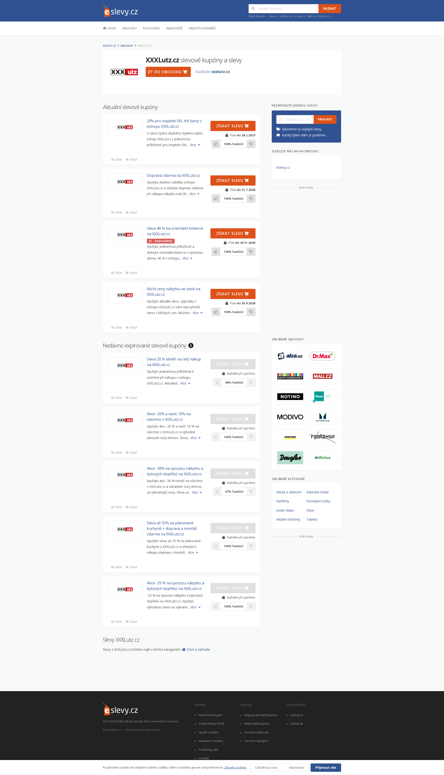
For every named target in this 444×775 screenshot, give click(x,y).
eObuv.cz (286, 16)
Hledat (329, 8)
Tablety (312, 519)
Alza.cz (273, 16)
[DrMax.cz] (322, 356)
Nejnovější (174, 28)
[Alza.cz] (290, 356)
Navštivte (212, 71)
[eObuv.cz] (322, 458)
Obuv (310, 510)
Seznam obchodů (256, 732)
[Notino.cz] (290, 397)
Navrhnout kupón (211, 715)
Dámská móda (317, 492)
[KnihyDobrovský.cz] (290, 376)
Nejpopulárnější (202, 28)
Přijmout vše (325, 767)
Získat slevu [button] (230, 125)
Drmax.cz (299, 16)
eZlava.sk (296, 724)
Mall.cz (311, 16)
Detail (133, 160)
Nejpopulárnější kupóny (260, 715)
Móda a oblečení (288, 492)
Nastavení (296, 767)
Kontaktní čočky (318, 501)
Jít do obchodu (165, 71)
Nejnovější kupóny (256, 724)
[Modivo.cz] (290, 417)
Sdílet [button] (118, 160)
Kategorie (151, 28)
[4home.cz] (322, 397)
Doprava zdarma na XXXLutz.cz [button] (173, 175)
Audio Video (285, 510)
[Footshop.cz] (322, 437)
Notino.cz (323, 16)
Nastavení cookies (211, 741)
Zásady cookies (235, 767)
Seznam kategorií (256, 741)
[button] (125, 127)
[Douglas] (290, 458)
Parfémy (282, 501)
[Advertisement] (306, 261)
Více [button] (193, 145)
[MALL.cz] (322, 376)
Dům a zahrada (198, 649)
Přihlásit (325, 119)
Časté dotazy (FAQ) (211, 724)
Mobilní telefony (288, 519)
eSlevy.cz (109, 45)
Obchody (129, 28)
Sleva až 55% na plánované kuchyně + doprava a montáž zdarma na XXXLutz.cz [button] (172, 528)
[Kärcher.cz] (290, 437)
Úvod (111, 28)
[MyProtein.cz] (322, 417)
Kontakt (204, 758)
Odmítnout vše (266, 767)
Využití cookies (208, 732)
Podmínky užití (208, 750)
